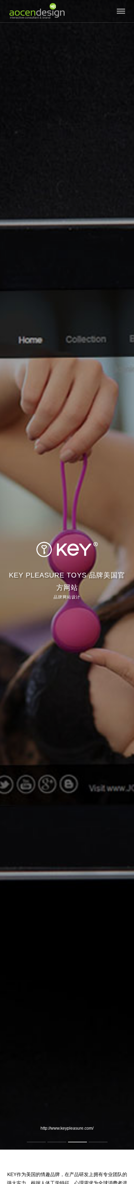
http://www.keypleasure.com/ (67, 1128)
